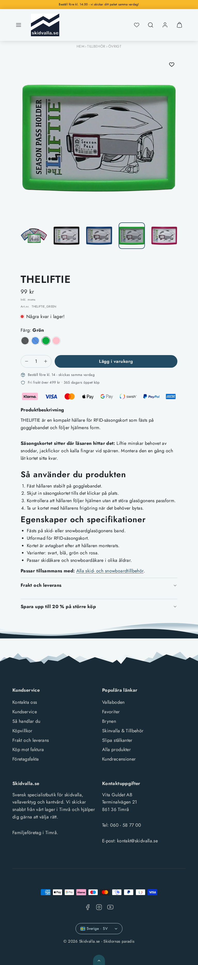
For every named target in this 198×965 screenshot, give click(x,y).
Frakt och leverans (30, 740)
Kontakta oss (24, 702)
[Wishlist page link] (136, 25)
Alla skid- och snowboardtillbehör (110, 570)
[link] (165, 25)
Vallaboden (113, 702)
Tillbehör (96, 46)
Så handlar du (26, 721)
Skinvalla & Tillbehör (123, 730)
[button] (18, 25)
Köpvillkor (22, 730)
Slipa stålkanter (117, 740)
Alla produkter (116, 749)
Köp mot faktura (28, 749)
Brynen (109, 721)
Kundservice (24, 711)
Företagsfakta (25, 759)
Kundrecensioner (119, 759)
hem (80, 46)
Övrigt (114, 46)
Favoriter (111, 711)
